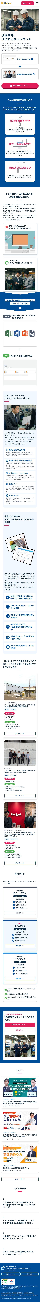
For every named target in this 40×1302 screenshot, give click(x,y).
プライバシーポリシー (26, 1295)
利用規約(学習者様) (29, 1293)
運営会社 (35, 1295)
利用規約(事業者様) (17, 1293)
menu (37, 3)
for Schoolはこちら (6, 1293)
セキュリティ (15, 1295)
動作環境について (6, 1295)
